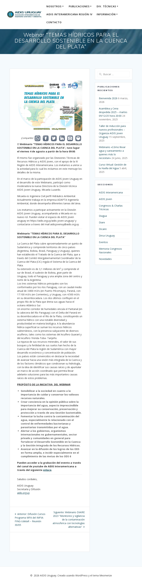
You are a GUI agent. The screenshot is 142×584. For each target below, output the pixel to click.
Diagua (103, 215)
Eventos (103, 242)
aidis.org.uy (23, 492)
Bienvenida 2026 (108, 98)
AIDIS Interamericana (111, 192)
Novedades (105, 259)
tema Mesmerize (102, 575)
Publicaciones (79, 6)
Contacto (54, 22)
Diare (102, 222)
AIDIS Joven (105, 199)
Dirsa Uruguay (107, 235)
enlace (47, 470)
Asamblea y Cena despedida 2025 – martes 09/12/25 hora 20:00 (113, 112)
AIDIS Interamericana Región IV (69, 14)
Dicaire (103, 229)
